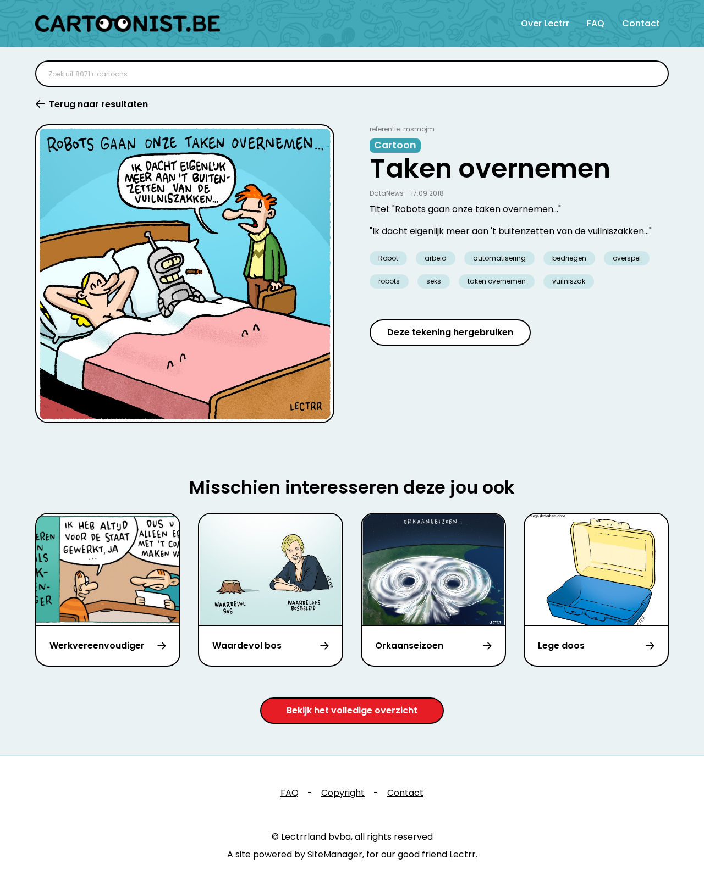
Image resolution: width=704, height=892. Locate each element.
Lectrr (462, 854)
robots (389, 281)
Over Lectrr (545, 23)
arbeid (436, 258)
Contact (641, 23)
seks (433, 281)
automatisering (499, 258)
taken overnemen (497, 281)
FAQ (595, 23)
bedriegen (569, 258)
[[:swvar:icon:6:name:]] (653, 73)
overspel (627, 258)
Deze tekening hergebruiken (450, 332)
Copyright (343, 792)
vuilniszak (568, 281)
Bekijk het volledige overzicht (352, 710)
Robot (388, 258)
